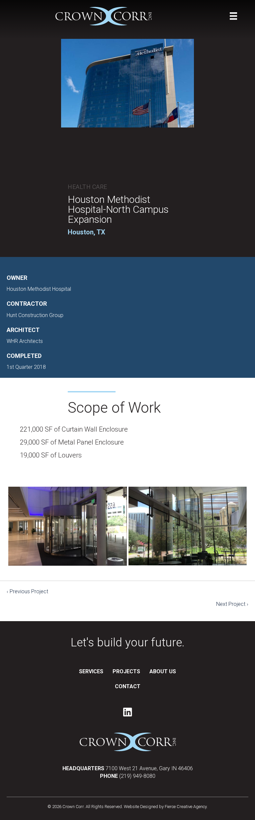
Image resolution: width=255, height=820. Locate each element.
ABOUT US (162, 671)
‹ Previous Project (27, 591)
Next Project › (232, 604)
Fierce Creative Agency (186, 806)
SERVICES (91, 671)
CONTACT (127, 686)
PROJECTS (126, 671)
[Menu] (233, 16)
